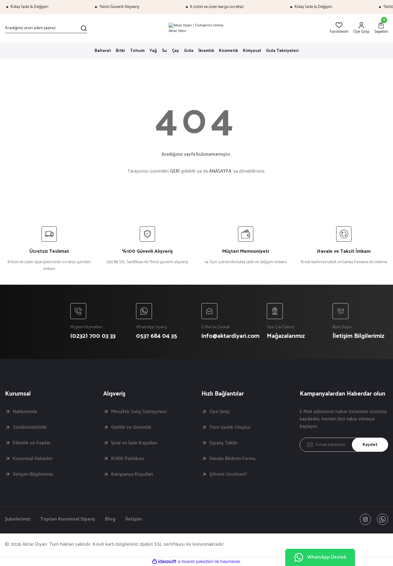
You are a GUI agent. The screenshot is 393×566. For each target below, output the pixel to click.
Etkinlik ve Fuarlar (31, 443)
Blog (110, 519)
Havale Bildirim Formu (232, 459)
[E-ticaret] (196, 561)
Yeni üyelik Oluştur (230, 427)
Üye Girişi (219, 412)
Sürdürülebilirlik (30, 427)
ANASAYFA (220, 171)
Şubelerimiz (17, 519)
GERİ (175, 171)
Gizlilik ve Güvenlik (131, 427)
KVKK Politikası (127, 459)
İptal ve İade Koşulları (134, 443)
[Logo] (196, 28)
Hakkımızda (25, 412)
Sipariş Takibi (223, 443)
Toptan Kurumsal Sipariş (67, 519)
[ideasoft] (164, 561)
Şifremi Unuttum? (228, 474)
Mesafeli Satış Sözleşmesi (139, 412)
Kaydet (370, 444)
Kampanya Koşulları (132, 474)
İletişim (133, 519)
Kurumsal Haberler (33, 459)
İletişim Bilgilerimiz (33, 474)
